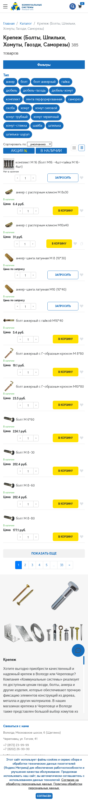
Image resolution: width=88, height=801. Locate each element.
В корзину (65, 210)
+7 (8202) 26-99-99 (16, 749)
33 (61, 565)
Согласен (44, 796)
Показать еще (44, 553)
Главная (9, 23)
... (54, 565)
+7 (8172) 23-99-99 (16, 745)
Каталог (26, 23)
